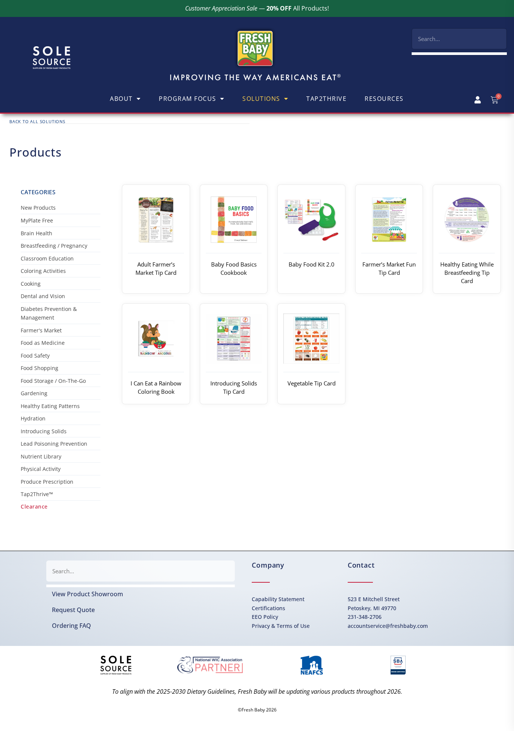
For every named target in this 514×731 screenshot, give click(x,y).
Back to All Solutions (37, 121)
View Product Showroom (87, 594)
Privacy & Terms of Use (281, 625)
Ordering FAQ (71, 625)
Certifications (268, 608)
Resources (384, 98)
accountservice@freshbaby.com (388, 625)
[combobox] (459, 38)
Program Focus (187, 98)
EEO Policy (265, 616)
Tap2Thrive (326, 98)
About (121, 98)
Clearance (34, 506)
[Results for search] (459, 53)
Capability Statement (278, 599)
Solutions (261, 98)
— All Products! (257, 8)
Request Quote (73, 610)
